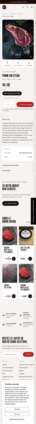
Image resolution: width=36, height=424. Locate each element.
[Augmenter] (13, 104)
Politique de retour (8, 377)
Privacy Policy (10, 404)
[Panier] (27, 7)
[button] (18, 40)
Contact (21, 374)
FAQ (3, 374)
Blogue (21, 371)
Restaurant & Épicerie (25, 377)
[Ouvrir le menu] (32, 7)
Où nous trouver (7, 371)
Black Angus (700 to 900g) (12, 93)
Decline (17, 414)
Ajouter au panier (26, 104)
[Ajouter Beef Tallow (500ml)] (30, 259)
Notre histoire (23, 367)
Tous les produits (7, 367)
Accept (17, 409)
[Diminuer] (4, 104)
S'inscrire (28, 354)
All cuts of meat (16, 14)
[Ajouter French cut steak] (14, 296)
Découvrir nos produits (26, 364)
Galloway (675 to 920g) (11, 98)
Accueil (5, 14)
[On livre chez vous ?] (23, 7)
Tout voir (29, 222)
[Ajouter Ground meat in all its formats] (14, 259)
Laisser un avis (11, 203)
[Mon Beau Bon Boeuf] (4, 7)
